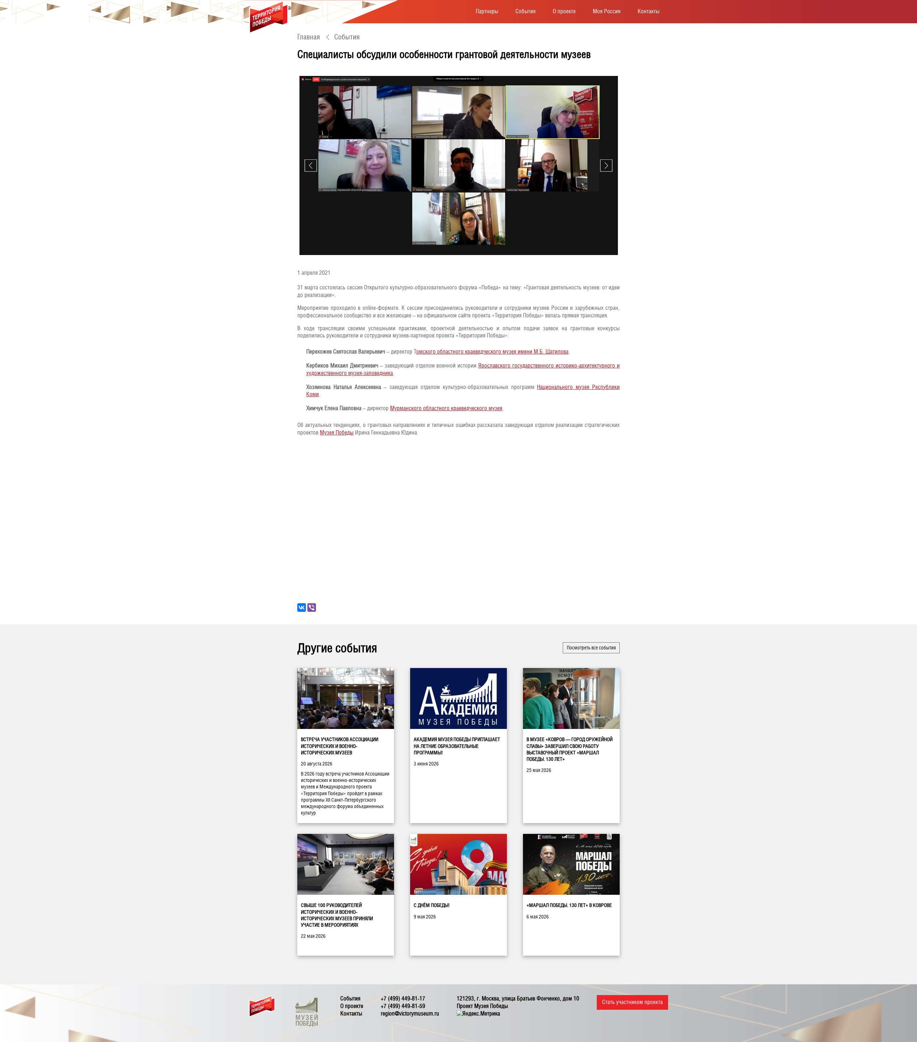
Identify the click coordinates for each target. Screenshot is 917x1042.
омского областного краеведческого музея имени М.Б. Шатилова (492, 351)
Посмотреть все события (591, 647)
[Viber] (311, 607)
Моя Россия (606, 11)
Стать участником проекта (632, 1002)
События (525, 11)
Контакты (648, 11)
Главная (308, 37)
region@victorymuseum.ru (410, 1013)
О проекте (564, 11)
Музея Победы (337, 432)
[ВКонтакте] (301, 607)
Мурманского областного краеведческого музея (446, 408)
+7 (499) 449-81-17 (403, 998)
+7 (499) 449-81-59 (403, 1006)
